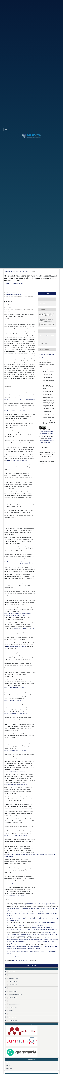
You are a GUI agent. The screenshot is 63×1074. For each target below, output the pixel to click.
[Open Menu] (6, 129)
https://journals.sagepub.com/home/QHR (16, 647)
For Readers (8, 1062)
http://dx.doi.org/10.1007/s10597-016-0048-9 (15, 884)
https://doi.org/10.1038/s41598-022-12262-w (15, 895)
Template (11, 1014)
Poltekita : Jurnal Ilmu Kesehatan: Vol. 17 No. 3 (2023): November (32, 914)
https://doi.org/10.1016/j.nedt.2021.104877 (14, 411)
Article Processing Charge (15, 1001)
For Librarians (9, 1069)
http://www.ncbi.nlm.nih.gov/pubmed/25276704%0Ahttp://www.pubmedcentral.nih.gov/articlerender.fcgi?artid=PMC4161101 (29, 855)
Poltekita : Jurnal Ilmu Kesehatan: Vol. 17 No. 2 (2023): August (38, 905)
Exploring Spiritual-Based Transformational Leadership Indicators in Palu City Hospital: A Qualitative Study (31, 934)
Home (5, 272)
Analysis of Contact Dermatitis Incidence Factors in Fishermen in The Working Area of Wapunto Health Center (32, 946)
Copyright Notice (13, 1007)
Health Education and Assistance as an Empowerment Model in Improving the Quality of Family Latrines (29, 928)
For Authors (8, 1065)
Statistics (11, 1011)
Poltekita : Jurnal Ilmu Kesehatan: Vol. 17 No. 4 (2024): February (30, 942)
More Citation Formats (46, 324)
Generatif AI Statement (14, 988)
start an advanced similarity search (20, 960)
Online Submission (13, 991)
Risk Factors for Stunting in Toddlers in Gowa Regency (21, 909)
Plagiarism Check (13, 998)
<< (4, 957)
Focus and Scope (13, 982)
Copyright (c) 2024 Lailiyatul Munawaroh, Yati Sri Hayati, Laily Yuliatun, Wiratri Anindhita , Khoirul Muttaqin (47, 355)
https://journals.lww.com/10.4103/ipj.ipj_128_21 (15, 784)
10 (15, 957)
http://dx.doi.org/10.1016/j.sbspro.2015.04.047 (23, 629)
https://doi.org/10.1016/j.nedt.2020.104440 (17, 461)
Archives (10, 272)
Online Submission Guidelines (15, 994)
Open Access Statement (14, 1004)
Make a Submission (31, 965)
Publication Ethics (13, 985)
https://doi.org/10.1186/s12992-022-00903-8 (15, 771)
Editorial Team (12, 972)
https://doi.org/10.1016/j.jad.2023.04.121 (14, 701)
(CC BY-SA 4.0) (49, 379)
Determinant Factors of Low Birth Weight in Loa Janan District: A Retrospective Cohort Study (32, 918)
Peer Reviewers (12, 975)
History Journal (12, 1017)
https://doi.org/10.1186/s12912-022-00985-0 (15, 688)
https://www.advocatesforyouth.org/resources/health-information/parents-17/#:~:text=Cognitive (17, 615)
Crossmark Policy (13, 1020)
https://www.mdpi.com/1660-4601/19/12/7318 (15, 836)
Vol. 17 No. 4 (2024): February (21, 272)
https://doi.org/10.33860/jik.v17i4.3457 (13, 283)
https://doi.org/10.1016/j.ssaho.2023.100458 (15, 751)
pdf (48, 294)
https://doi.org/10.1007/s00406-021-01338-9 (15, 714)
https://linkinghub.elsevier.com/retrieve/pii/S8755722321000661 (19, 400)
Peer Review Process (13, 978)
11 (16, 957)
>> (18, 957)
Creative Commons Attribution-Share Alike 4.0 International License (46, 441)
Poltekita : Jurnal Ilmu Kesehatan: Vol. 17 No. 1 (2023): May (32, 926)
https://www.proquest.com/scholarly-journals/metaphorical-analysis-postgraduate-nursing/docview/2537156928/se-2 (19, 563)
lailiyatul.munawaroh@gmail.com (13, 295)
